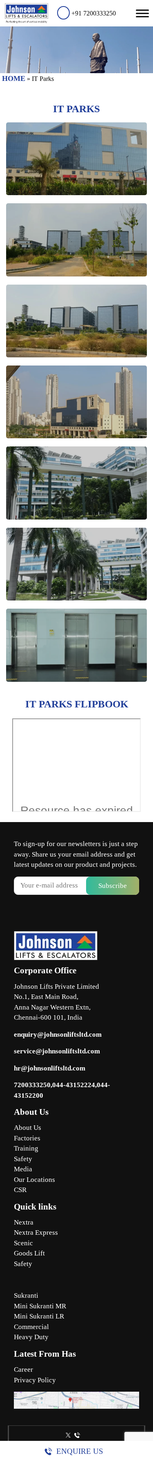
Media (23, 1169)
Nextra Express (36, 1232)
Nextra (23, 1222)
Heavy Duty (31, 1337)
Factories (27, 1138)
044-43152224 (73, 1085)
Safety (23, 1159)
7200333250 (32, 1085)
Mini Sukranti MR (40, 1306)
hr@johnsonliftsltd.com (49, 1068)
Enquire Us (79, 1451)
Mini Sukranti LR (39, 1316)
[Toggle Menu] (142, 13)
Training (26, 1148)
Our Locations (34, 1180)
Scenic (23, 1243)
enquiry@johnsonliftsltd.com (58, 1034)
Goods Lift (29, 1253)
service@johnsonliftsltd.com (57, 1051)
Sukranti (26, 1295)
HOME (13, 78)
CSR (20, 1190)
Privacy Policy (35, 1380)
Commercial (31, 1327)
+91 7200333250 (93, 13)
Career (23, 1369)
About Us (27, 1127)
